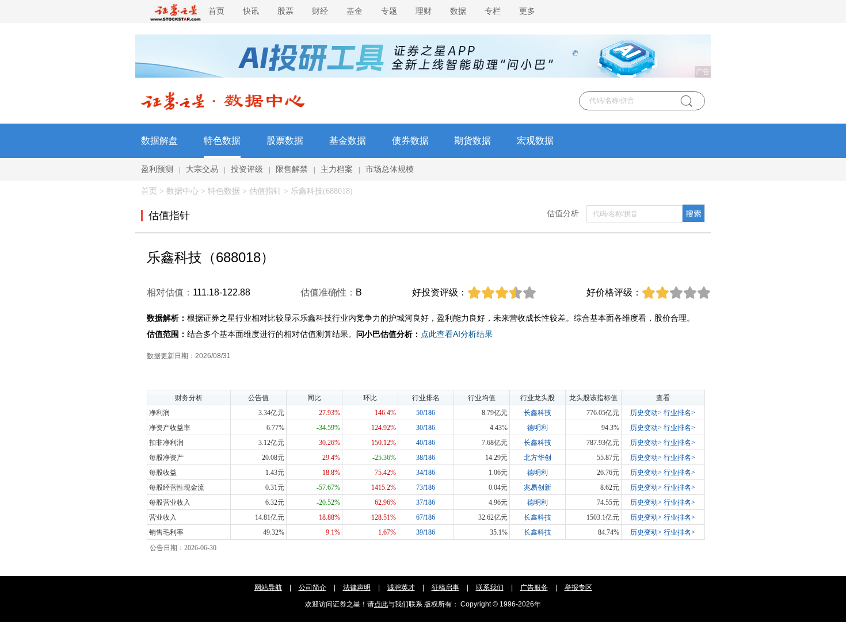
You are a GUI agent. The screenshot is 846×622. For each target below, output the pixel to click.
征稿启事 (445, 587)
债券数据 (410, 140)
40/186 (425, 443)
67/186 (425, 517)
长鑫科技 (537, 413)
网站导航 (268, 587)
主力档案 (337, 169)
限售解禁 (292, 169)
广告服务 (534, 587)
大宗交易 (202, 169)
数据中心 (182, 191)
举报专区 (578, 587)
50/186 (425, 413)
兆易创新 (537, 487)
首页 (216, 11)
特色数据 (222, 140)
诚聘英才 (401, 587)
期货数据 (472, 140)
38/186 (425, 458)
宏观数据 (535, 140)
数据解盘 (159, 140)
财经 (320, 11)
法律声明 (357, 587)
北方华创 (537, 458)
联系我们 (490, 587)
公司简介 (312, 587)
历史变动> (646, 413)
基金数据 (347, 140)
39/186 (425, 532)
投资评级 (247, 169)
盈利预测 (157, 169)
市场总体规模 (389, 169)
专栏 (493, 11)
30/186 (425, 428)
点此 (381, 604)
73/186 (425, 487)
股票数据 (284, 140)
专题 (389, 11)
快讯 (251, 11)
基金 (354, 11)
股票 (285, 11)
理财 (424, 11)
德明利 (537, 428)
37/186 (425, 502)
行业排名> (679, 413)
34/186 (425, 473)
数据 (458, 11)
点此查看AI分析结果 (457, 334)
